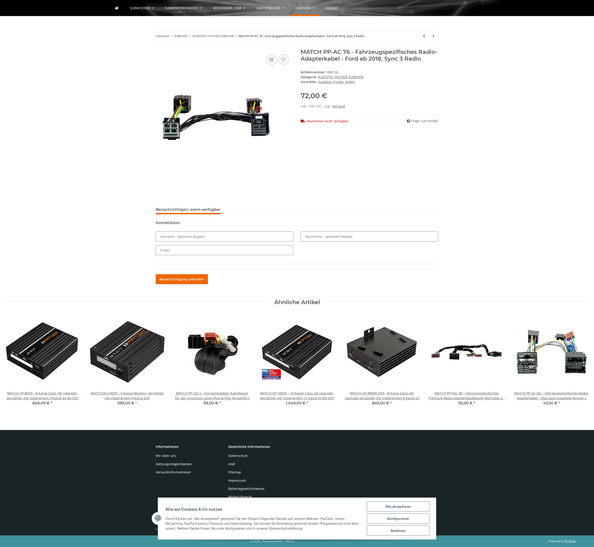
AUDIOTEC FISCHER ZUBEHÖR (341, 77)
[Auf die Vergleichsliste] (271, 59)
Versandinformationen (173, 472)
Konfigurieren (398, 519)
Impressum (237, 480)
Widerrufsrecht (240, 497)
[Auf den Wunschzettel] (283, 59)
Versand (338, 106)
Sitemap (234, 472)
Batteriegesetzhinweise (246, 488)
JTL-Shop (569, 541)
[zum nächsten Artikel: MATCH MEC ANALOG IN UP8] (433, 36)
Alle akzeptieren (398, 506)
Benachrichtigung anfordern (181, 279)
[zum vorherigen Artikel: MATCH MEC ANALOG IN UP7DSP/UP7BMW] (424, 36)
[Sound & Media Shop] (116, 8)
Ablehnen (398, 531)
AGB (231, 464)
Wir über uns (166, 455)
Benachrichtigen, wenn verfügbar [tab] (188, 209)
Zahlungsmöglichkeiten (174, 464)
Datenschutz (238, 455)
